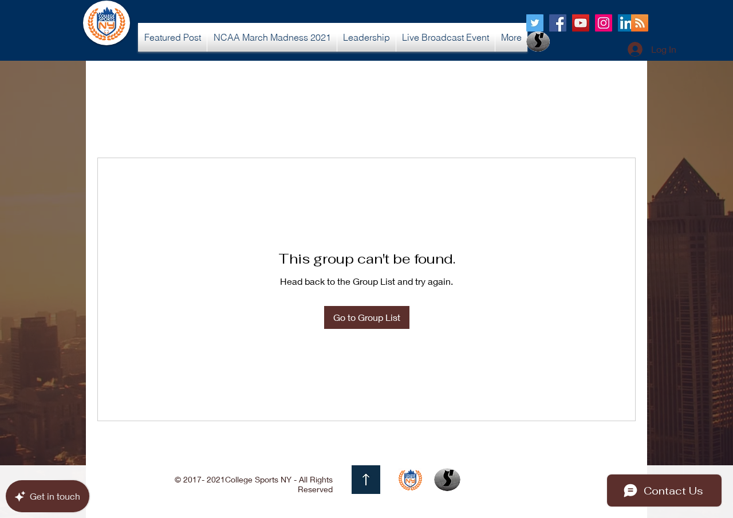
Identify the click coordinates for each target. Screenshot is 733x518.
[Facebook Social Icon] (557, 23)
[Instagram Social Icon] (603, 23)
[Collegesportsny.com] (534, 23)
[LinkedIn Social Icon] (626, 23)
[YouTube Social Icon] (580, 23)
